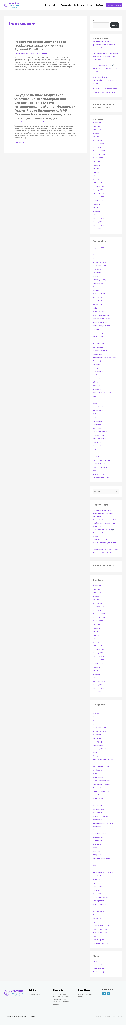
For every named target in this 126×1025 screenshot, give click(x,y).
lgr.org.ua (96, 386)
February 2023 (98, 144)
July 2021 (96, 207)
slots (94, 417)
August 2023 (97, 122)
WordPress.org (98, 972)
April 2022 (96, 179)
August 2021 (97, 204)
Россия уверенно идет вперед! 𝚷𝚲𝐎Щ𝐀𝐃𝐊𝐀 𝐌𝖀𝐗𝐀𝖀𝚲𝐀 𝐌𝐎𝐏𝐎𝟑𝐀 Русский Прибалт (40, 45)
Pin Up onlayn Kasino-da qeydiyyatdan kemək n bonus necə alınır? (104, 45)
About (55, 5)
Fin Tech (96, 329)
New (94, 400)
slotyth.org (97, 424)
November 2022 (99, 154)
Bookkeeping (97, 304)
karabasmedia (98, 371)
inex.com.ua (97, 354)
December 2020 (99, 218)
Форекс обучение (99, 474)
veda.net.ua (97, 442)
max (94, 396)
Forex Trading (98, 333)
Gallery (90, 5)
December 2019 (99, 225)
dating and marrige (100, 322)
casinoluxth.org (98, 311)
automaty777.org (99, 280)
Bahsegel (96, 290)
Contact (99, 5)
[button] (114, 5)
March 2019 (97, 229)
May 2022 (96, 176)
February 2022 (98, 186)
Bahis (95, 287)
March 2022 (97, 183)
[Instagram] (108, 993)
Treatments (66, 5)
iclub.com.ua (98, 347)
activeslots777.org (99, 265)
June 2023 (97, 130)
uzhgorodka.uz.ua (100, 439)
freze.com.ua (98, 336)
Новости (96, 456)
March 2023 (97, 140)
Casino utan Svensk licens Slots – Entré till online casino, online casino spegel (105, 56)
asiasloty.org (97, 276)
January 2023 (98, 147)
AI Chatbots (97, 269)
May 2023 (96, 133)
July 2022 (96, 168)
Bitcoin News (97, 297)
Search (95, 21)
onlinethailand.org (99, 410)
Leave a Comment (21, 53)
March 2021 (97, 215)
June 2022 (97, 172)
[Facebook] (104, 993)
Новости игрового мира (101, 460)
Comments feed (99, 968)
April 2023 (96, 137)
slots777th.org (98, 421)
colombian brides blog (101, 315)
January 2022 (98, 190)
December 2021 (99, 193)
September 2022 (99, 161)
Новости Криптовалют (101, 463)
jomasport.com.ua (100, 368)
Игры (95, 449)
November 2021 (99, 197)
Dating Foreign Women (101, 326)
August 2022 (97, 165)
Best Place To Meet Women (103, 294)
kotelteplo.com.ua (99, 378)
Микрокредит (97, 453)
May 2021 (96, 211)
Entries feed (97, 965)
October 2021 (98, 200)
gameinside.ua (98, 343)
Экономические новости (102, 478)
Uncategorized (98, 435)
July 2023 (96, 126)
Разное (95, 471)
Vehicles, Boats (98, 446)
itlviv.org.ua (97, 364)
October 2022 (98, 158)
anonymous (97, 273)
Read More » (19, 74)
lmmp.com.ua (98, 389)
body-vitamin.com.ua (101, 301)
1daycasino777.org (99, 248)
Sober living (97, 428)
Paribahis (96, 414)
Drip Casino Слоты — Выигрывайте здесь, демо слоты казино (105, 80)
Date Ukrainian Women (101, 319)
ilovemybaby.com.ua (100, 350)
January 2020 (98, 222)
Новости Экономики (100, 467)
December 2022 (99, 151)
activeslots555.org (99, 262)
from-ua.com (35, 53)
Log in (95, 961)
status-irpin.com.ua (100, 432)
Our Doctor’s (79, 5)
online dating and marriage (103, 407)
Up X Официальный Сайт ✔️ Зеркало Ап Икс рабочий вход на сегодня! (105, 68)
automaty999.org (99, 283)
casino (95, 308)
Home (47, 5)
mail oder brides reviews (102, 393)
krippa (95, 382)
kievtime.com (98, 375)
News (95, 403)
